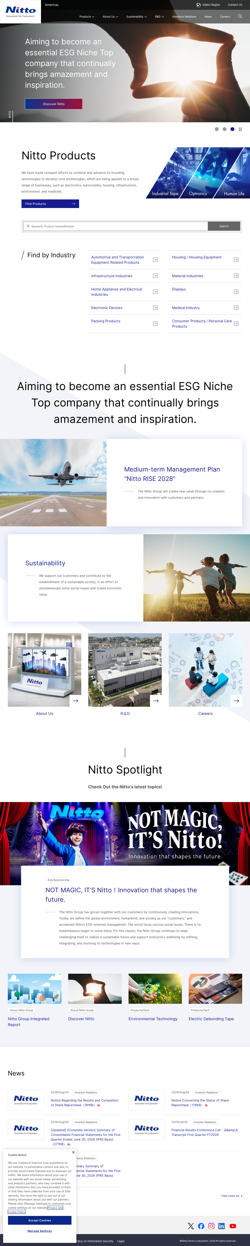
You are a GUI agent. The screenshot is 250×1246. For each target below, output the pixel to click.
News (208, 16)
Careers (225, 16)
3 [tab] (232, 129)
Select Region (211, 4)
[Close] (73, 1152)
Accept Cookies (39, 1220)
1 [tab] (217, 129)
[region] (39, 1196)
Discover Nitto (54, 104)
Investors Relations (184, 16)
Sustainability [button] (134, 16)
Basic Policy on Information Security (90, 1241)
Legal (120, 1241)
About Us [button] (109, 16)
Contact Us (235, 4)
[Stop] (240, 129)
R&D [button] (158, 16)
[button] (240, 16)
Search (224, 226)
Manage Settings (40, 1231)
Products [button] (85, 16)
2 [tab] (225, 129)
